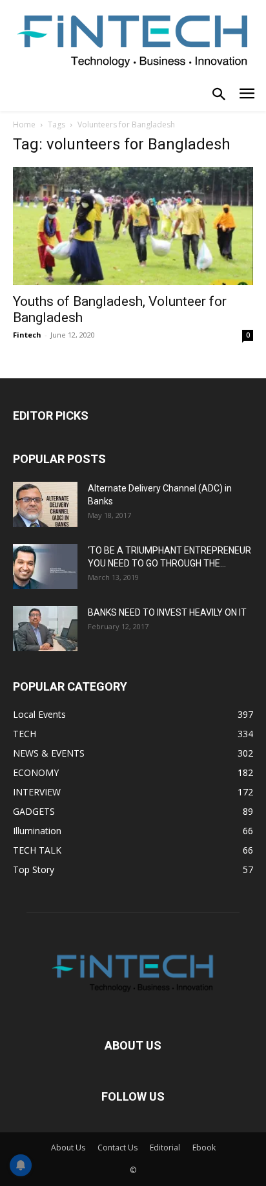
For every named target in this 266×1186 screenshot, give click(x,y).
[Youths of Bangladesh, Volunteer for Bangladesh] (133, 226)
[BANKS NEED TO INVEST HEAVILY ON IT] (45, 628)
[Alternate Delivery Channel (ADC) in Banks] (45, 504)
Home (24, 124)
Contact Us (117, 1147)
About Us (68, 1147)
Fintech (27, 335)
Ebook (204, 1147)
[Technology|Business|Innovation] (133, 40)
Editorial (165, 1147)
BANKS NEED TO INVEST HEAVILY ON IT (167, 612)
